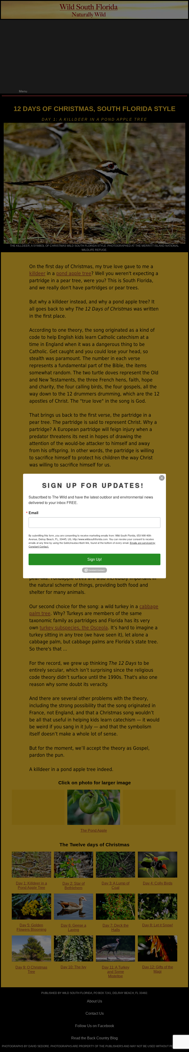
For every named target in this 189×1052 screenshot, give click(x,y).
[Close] (162, 478)
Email (33, 513)
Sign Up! (94, 559)
